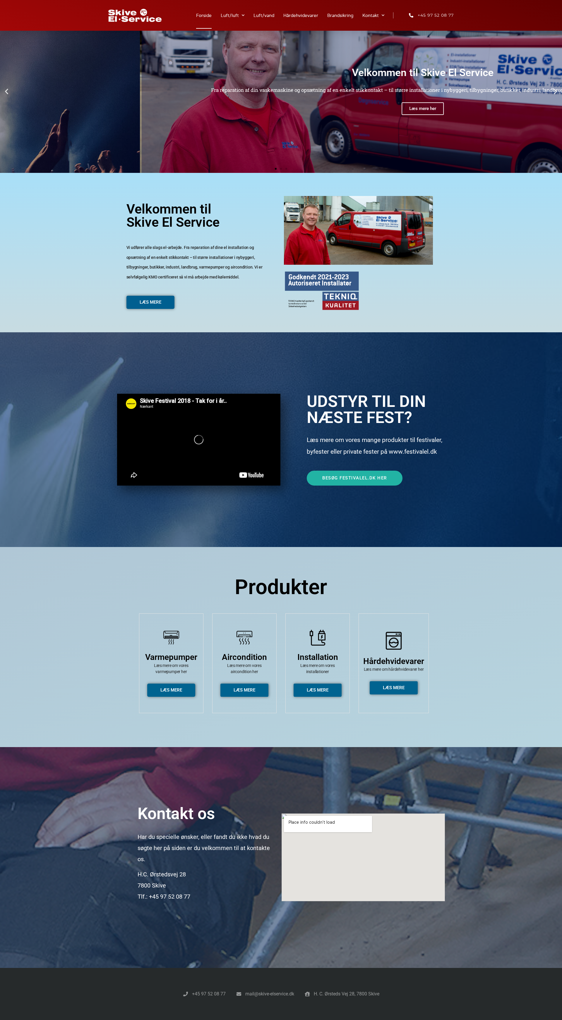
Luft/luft (230, 15)
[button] (6, 91)
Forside (204, 15)
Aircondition (244, 657)
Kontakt (370, 15)
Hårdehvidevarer (300, 15)
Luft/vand (263, 15)
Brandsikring (340, 15)
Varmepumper (171, 657)
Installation (317, 657)
